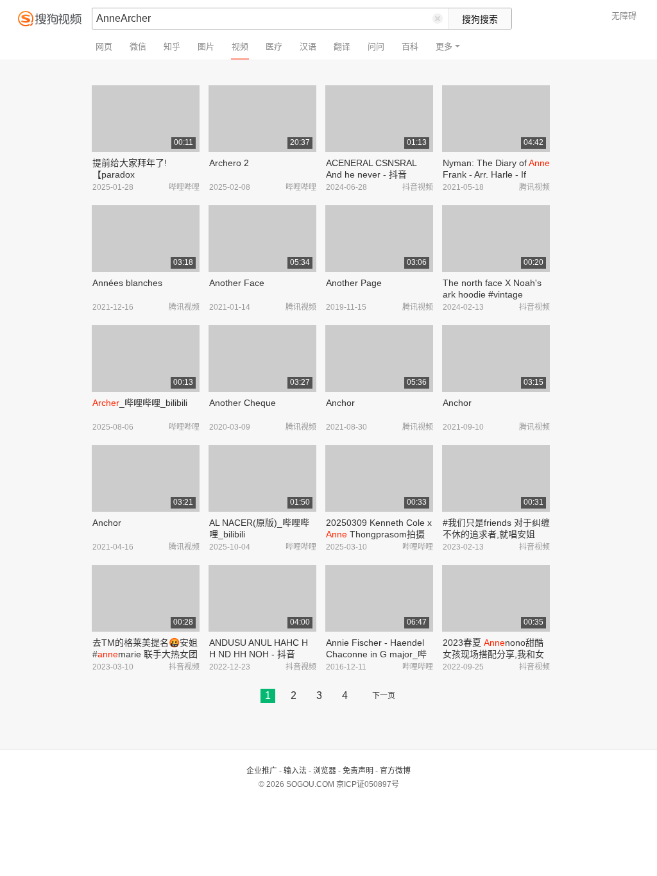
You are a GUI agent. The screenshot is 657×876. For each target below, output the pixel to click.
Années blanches (127, 283)
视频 (240, 46)
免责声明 (358, 770)
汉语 (308, 46)
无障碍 (623, 16)
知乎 (172, 46)
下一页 (383, 695)
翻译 (342, 46)
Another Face (236, 283)
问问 (376, 46)
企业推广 (261, 770)
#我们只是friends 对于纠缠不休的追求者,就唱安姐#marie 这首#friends (496, 534)
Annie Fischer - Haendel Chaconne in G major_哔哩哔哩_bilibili (376, 654)
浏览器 (324, 770)
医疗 (274, 46)
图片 (206, 46)
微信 (138, 46)
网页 (104, 46)
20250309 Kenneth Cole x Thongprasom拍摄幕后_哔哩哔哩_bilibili (379, 534)
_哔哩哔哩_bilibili (139, 403)
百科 (410, 46)
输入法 (295, 770)
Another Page (354, 283)
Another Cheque (242, 403)
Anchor (340, 403)
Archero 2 (229, 163)
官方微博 (395, 770)
